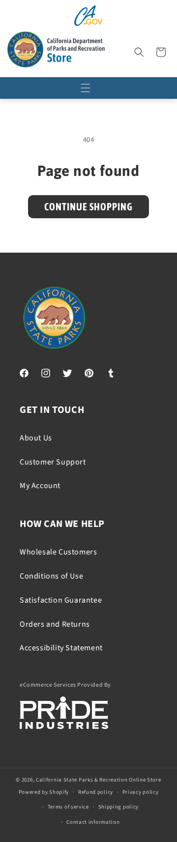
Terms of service (68, 807)
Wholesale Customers (58, 552)
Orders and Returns (55, 624)
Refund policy (95, 792)
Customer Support (53, 462)
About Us (36, 438)
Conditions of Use (51, 576)
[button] (139, 52)
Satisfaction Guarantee (61, 600)
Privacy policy (140, 792)
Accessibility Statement (61, 647)
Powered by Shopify (44, 792)
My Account (40, 485)
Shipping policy (118, 807)
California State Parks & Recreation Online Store (98, 780)
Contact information (92, 822)
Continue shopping (88, 206)
